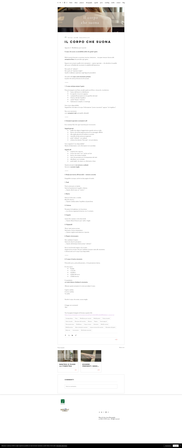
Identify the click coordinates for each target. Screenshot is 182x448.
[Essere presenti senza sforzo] (91, 356)
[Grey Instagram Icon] (66, 2)
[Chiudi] (180, 446)
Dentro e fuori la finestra (67, 365)
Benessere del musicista (80, 321)
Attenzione (95, 324)
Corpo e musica (87, 324)
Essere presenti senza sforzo (90, 365)
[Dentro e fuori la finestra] (68, 356)
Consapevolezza (69, 318)
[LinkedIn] (64, 2)
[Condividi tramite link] (75, 335)
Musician (90, 321)
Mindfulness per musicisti (85, 318)
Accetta (175, 445)
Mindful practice (69, 327)
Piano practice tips (70, 324)
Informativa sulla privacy (61, 445)
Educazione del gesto (110, 327)
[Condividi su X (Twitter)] (69, 335)
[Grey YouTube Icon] (60, 2)
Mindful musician (104, 324)
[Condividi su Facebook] (65, 335)
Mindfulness (79, 324)
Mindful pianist (97, 318)
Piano (76, 318)
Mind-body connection (86, 330)
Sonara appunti (103, 321)
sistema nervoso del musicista (96, 327)
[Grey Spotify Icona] (58, 2)
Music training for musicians (81, 327)
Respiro (96, 321)
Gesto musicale (69, 321)
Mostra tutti (121, 347)
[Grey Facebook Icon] (62, 2)
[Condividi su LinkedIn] (72, 335)
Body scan (68, 330)
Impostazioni (168, 445)
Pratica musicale (106, 318)
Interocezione (76, 330)
